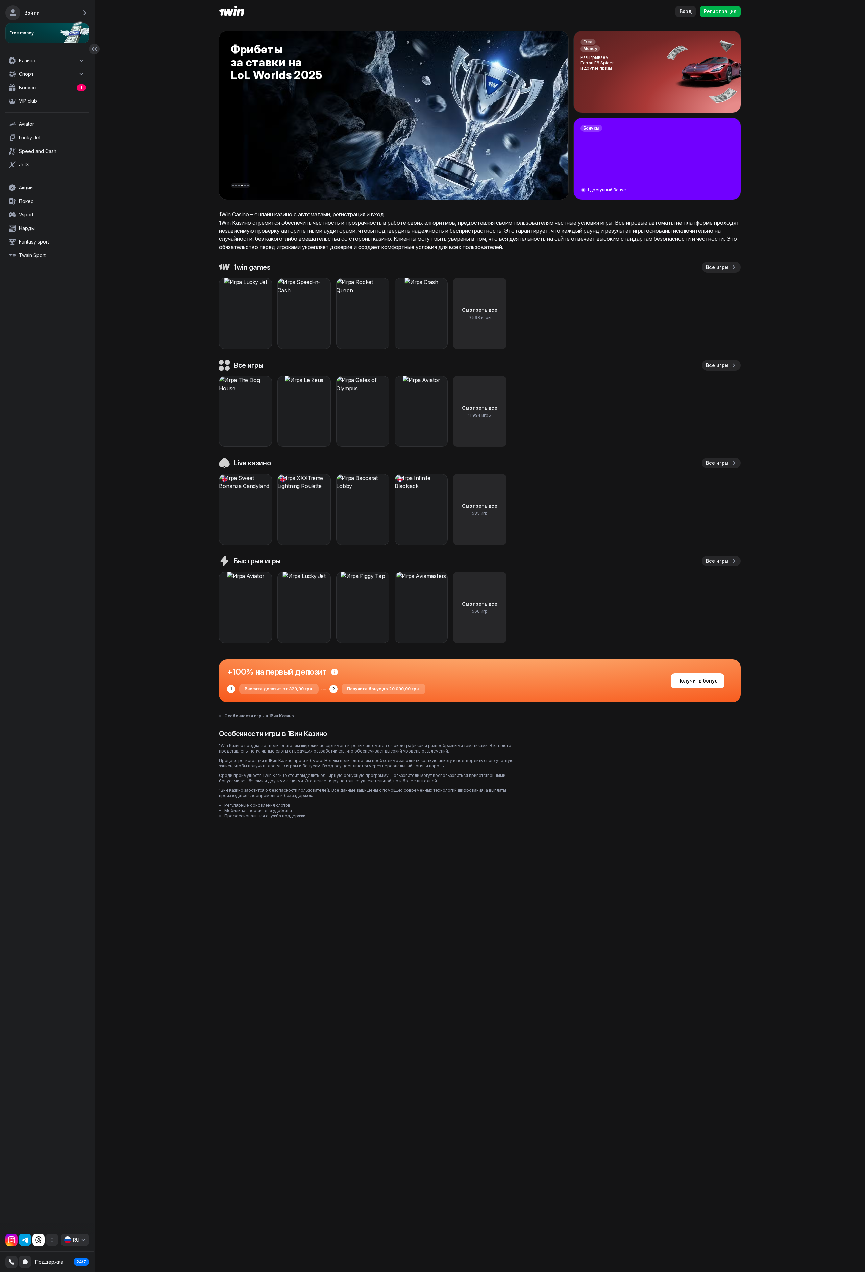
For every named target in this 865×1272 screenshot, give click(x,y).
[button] (233, 185)
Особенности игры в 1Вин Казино (259, 715)
